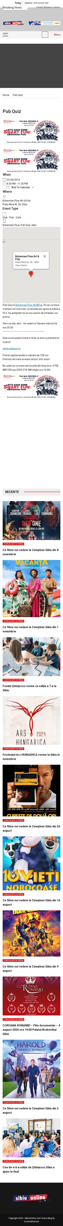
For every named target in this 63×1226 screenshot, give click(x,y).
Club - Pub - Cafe (12, 217)
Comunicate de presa (13, 544)
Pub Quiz (25, 225)
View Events (21, 265)
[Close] (44, 256)
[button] (31, 274)
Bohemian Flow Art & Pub (17, 200)
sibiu (34, 225)
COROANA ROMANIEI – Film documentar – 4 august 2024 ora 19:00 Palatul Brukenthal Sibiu (31, 1030)
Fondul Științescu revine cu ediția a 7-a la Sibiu (39, 7)
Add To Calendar (20, 187)
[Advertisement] (31, 446)
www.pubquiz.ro (11, 348)
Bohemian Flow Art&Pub (29, 305)
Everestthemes (31, 1221)
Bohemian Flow (11, 225)
